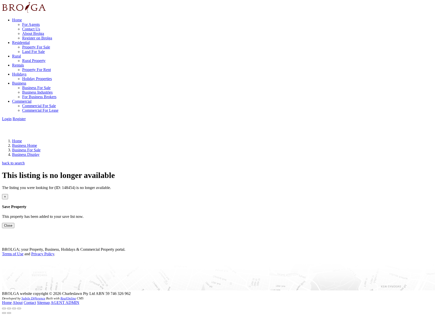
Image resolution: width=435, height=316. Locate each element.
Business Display (26, 154)
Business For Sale (36, 88)
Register (19, 119)
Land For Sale (33, 51)
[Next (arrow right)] (9, 313)
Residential (21, 42)
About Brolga (33, 33)
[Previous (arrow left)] (4, 313)
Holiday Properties (37, 79)
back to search (13, 163)
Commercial (21, 101)
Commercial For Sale (39, 106)
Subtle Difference (33, 298)
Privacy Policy (42, 254)
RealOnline (68, 298)
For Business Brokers (39, 97)
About (18, 302)
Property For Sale (36, 47)
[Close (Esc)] (4, 308)
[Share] (9, 308)
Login (7, 119)
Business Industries (37, 92)
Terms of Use (12, 254)
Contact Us (31, 29)
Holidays (19, 74)
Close (8, 225)
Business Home (24, 145)
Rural (16, 56)
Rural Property (34, 60)
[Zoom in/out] (19, 308)
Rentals (18, 65)
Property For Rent (36, 70)
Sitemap (43, 302)
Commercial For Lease (40, 110)
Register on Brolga (37, 38)
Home (17, 20)
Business (19, 83)
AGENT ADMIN (65, 302)
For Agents (31, 24)
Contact (30, 302)
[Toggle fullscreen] (14, 308)
